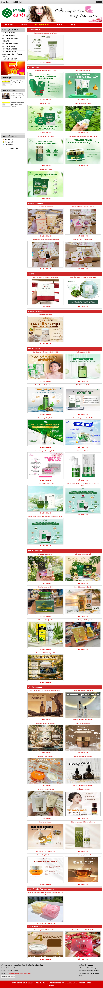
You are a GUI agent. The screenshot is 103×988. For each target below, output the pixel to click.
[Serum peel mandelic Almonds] (83, 705)
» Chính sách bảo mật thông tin (88, 968)
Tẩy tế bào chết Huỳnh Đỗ (83, 554)
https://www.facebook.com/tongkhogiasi (19, 973)
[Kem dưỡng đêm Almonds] (45, 870)
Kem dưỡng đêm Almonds (45, 855)
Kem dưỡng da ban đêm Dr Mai (83, 418)
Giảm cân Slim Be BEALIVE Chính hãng (45, 277)
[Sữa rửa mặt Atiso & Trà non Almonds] (83, 837)
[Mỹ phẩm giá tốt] (13, 17)
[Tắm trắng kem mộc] (45, 329)
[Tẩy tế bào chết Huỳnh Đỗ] (83, 569)
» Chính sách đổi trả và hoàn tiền (88, 970)
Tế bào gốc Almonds (83, 789)
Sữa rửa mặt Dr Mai (83, 451)
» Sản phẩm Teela (8, 33)
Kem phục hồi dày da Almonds (45, 723)
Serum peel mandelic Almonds (83, 690)
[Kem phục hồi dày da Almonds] (45, 738)
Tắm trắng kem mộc (45, 314)
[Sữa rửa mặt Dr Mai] (83, 465)
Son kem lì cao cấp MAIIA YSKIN (45, 70)
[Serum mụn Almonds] (45, 837)
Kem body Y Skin (45, 103)
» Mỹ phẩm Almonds (9, 52)
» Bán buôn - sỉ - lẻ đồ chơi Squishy (12, 55)
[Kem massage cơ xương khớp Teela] (45, 48)
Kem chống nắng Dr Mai (45, 418)
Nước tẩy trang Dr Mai (83, 352)
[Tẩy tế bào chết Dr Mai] (83, 400)
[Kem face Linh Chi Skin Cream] (83, 254)
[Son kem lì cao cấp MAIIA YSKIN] (45, 85)
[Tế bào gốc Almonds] (83, 804)
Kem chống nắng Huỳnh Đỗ (83, 587)
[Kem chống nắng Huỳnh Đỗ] (83, 602)
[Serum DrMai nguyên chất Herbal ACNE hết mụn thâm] (45, 531)
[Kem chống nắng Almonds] (45, 804)
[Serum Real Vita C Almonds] (83, 771)
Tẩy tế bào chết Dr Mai (83, 385)
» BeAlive (5, 41)
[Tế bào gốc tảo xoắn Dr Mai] (45, 498)
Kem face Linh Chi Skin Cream (83, 239)
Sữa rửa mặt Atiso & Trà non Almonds (83, 822)
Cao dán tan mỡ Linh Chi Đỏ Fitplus (83, 930)
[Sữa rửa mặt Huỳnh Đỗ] (45, 635)
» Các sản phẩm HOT (9, 59)
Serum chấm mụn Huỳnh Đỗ (45, 554)
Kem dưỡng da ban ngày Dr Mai (45, 451)
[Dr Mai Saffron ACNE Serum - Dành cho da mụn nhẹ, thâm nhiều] (83, 500)
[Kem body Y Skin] (45, 118)
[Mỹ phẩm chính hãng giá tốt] (64, 21)
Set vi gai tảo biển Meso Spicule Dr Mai (45, 352)
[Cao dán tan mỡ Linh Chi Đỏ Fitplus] (83, 944)
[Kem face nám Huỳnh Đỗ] (45, 602)
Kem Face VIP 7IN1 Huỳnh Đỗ (45, 653)
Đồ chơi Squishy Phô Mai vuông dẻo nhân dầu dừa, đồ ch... (45, 893)
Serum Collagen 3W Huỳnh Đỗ (83, 620)
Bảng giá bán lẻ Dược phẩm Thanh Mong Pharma (17, 83)
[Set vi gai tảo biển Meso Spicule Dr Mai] (45, 367)
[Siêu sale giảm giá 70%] (13, 75)
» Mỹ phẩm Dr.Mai (8, 46)
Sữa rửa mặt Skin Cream (45, 207)
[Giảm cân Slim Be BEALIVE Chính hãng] (45, 292)
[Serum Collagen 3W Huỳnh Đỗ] (83, 635)
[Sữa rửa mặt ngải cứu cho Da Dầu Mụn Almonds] (45, 705)
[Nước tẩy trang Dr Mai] (83, 367)
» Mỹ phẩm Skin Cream (10, 38)
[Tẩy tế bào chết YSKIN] (83, 85)
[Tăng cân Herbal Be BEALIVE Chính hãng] (83, 292)
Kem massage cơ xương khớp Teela (45, 33)
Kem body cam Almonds (45, 756)
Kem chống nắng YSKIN (83, 103)
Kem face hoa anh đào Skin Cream (83, 207)
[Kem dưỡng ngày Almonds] (83, 870)
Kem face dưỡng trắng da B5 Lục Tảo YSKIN (83, 136)
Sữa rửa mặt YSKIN (45, 169)
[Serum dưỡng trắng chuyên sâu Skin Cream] (45, 254)
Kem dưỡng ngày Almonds (83, 855)
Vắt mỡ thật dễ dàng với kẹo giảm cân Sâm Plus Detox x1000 (17, 95)
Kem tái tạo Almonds (83, 723)
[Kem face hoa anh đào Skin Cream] (83, 221)
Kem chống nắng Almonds (45, 789)
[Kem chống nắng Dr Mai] (45, 432)
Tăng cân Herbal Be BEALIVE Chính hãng (83, 277)
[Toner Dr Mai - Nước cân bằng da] (45, 400)
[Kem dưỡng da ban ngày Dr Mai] (45, 465)
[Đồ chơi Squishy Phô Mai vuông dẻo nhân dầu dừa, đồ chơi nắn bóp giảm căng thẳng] (45, 909)
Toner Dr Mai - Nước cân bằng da (45, 385)
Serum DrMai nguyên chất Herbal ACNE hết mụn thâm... (45, 516)
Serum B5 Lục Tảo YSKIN (46, 136)
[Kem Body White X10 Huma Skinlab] (45, 944)
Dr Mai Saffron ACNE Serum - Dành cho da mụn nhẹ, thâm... (83, 485)
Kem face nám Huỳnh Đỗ (45, 587)
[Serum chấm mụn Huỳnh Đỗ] (45, 569)
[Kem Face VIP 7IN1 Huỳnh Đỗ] (45, 667)
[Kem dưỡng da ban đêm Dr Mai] (83, 432)
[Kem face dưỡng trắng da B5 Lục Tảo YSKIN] (83, 151)
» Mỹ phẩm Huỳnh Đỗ (9, 49)
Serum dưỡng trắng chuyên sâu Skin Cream (45, 239)
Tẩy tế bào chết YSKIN (83, 70)
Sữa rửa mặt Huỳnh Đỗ (45, 620)
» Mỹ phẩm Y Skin (8, 35)
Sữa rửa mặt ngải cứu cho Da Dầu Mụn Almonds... (45, 690)
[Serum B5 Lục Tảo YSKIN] (45, 151)
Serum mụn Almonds (45, 822)
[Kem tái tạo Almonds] (83, 738)
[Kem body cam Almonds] (45, 771)
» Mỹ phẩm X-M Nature (10, 43)
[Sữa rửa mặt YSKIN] (45, 184)
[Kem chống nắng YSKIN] (83, 118)
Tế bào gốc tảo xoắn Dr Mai (45, 484)
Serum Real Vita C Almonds (83, 756)
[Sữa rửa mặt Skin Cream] (45, 221)
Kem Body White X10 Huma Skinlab (45, 930)
